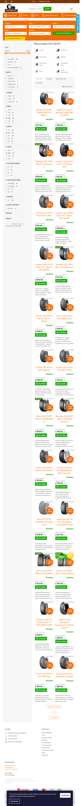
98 (10, 192)
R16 (10, 150)
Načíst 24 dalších (54, 707)
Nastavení (14, 801)
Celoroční (12, 102)
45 (11, 130)
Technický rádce (47, 745)
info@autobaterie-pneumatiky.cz (17, 733)
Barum (11, 76)
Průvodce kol (46, 748)
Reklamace (45, 755)
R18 (11, 156)
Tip (10, 65)
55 (11, 136)
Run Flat (12, 208)
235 (11, 121)
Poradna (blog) (46, 743)
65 (10, 141)
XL (10, 200)
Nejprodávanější (61, 79)
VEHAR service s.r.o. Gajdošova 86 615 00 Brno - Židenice (11, 767)
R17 (11, 153)
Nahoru (55, 718)
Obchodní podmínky (48, 750)
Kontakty (44, 740)
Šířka (31, 24)
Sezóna (8, 24)
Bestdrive (12, 79)
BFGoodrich (13, 81)
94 (10, 189)
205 (11, 113)
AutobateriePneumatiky (15, 742)
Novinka (12, 62)
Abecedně (39, 83)
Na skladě (13, 59)
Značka (32, 30)
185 (10, 110)
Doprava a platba (44, 1)
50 (11, 133)
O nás (33, 1)
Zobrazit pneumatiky (63, 33)
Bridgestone (13, 84)
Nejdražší (49, 79)
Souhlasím (65, 795)
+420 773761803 (12, 739)
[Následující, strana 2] (54, 712)
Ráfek (7, 30)
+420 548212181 (12, 736)
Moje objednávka (47, 733)
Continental (13, 87)
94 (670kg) (12, 184)
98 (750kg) (12, 186)
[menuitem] (10, 15)
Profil (56, 24)
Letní (11, 99)
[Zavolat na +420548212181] (8, 1)
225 (11, 118)
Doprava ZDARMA (14, 68)
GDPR (43, 753)
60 (10, 139)
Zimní (11, 96)
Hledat (47, 9)
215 (11, 115)
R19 (10, 159)
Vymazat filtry (16, 224)
